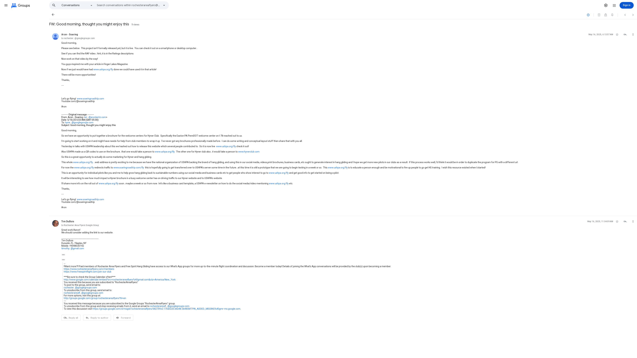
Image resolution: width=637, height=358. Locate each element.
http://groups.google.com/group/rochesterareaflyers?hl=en (95, 298)
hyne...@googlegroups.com (79, 122)
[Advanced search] (164, 5)
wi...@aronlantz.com (95, 117)
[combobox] (129, 5)
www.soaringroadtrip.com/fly (128, 167)
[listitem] (343, 122)
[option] (77, 5)
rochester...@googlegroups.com (80, 287)
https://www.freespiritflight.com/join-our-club (87, 271)
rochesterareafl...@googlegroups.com (83, 293)
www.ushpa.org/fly (103, 69)
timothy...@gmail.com (72, 248)
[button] (6, 5)
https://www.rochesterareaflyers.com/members (89, 269)
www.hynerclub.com (248, 151)
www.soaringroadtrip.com (90, 98)
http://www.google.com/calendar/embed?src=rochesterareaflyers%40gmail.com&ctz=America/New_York (120, 279)
